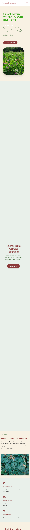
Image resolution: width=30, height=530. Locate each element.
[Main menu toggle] (27, 2)
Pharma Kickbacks (8, 3)
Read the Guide (10, 42)
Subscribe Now (13, 266)
